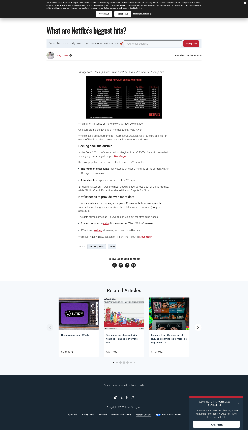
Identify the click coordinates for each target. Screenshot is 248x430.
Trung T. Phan (61, 55)
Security (103, 414)
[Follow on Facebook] (127, 265)
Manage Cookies (141, 14)
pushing (97, 230)
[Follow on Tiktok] (114, 265)
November (145, 236)
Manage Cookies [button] (143, 414)
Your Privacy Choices (171, 414)
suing (106, 223)
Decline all (123, 14)
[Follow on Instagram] (133, 265)
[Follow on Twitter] (121, 265)
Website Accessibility (121, 414)
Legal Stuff (72, 414)
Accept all (104, 14)
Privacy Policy (88, 414)
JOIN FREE (216, 424)
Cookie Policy (135, 8)
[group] (79, 327)
